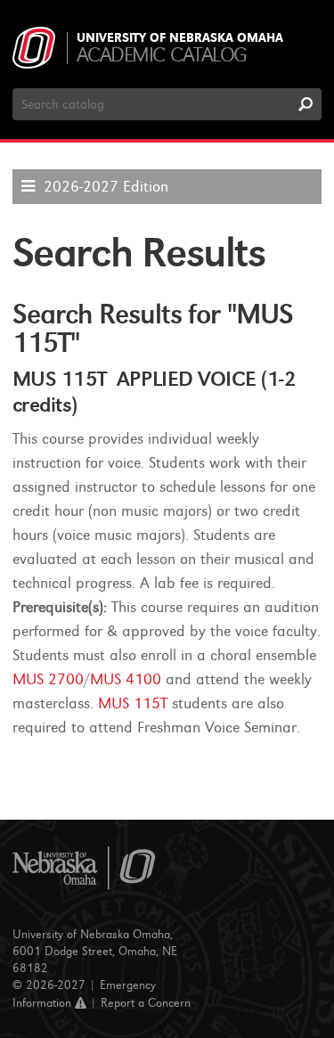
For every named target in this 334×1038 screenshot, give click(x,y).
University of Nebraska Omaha (180, 38)
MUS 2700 (48, 679)
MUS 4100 (125, 679)
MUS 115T (132, 703)
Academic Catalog (162, 55)
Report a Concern (146, 1002)
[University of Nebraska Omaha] (84, 868)
